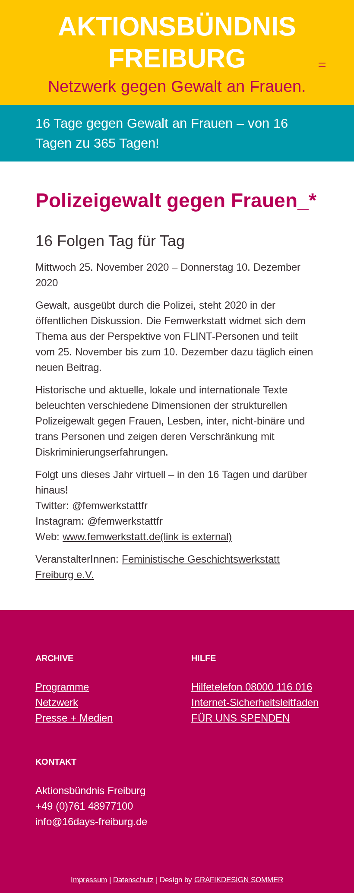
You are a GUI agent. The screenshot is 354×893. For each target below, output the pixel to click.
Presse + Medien (74, 718)
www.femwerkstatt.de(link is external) (147, 536)
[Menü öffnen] (322, 65)
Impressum (89, 880)
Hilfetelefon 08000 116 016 (251, 687)
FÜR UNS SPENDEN (240, 718)
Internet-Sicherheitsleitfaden (255, 702)
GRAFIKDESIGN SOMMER (238, 880)
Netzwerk (56, 702)
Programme (62, 687)
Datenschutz (133, 880)
